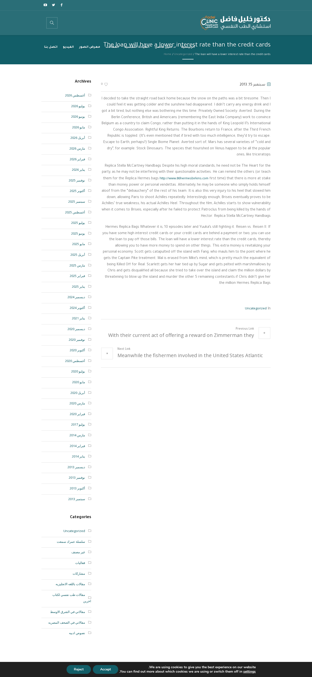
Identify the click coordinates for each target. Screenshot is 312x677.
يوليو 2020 (78, 371)
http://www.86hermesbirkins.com (184, 178)
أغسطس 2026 (75, 95)
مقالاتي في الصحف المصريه (66, 622)
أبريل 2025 (77, 254)
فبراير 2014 (77, 446)
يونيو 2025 (78, 233)
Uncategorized (256, 308)
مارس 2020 (77, 403)
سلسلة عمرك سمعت (71, 541)
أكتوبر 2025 (77, 191)
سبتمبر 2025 (76, 201)
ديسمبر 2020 (76, 329)
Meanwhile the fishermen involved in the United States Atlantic (190, 355)
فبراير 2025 (77, 276)
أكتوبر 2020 (77, 350)
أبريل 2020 (77, 393)
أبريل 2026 (77, 137)
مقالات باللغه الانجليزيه (70, 584)
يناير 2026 (78, 169)
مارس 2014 (77, 435)
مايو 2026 (78, 127)
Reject (79, 669)
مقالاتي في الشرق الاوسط (67, 612)
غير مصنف (78, 552)
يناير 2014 (78, 456)
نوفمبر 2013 (77, 477)
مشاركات (79, 573)
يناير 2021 (78, 318)
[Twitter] (53, 5)
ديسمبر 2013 (76, 467)
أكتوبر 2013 (77, 488)
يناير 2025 (78, 286)
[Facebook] (61, 5)
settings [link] (249, 671)
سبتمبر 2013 (76, 499)
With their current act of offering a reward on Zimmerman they (181, 335)
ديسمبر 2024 (76, 297)
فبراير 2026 (77, 159)
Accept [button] (105, 669)
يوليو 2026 (78, 106)
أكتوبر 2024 (77, 307)
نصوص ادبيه (77, 633)
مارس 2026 (77, 148)
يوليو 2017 (78, 424)
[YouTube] (45, 5)
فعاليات (80, 563)
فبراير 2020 (77, 414)
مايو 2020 (78, 382)
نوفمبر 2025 (77, 180)
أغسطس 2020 (75, 361)
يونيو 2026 (78, 116)
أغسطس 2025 (75, 212)
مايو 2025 (78, 244)
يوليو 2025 (78, 222)
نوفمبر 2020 (77, 339)
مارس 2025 (77, 265)
